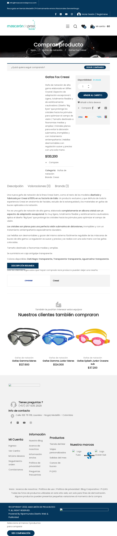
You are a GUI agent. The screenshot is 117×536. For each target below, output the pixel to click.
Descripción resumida (22, 265)
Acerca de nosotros (34, 447)
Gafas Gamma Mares (24, 360)
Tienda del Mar (57, 443)
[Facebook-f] (11, 422)
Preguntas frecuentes (35, 473)
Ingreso (12, 445)
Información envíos (35, 456)
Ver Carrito (14, 450)
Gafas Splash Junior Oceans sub (92, 362)
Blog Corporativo (90, 489)
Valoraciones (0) (39, 186)
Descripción (15, 186)
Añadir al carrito (92, 95)
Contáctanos (16, 469)
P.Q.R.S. (104, 489)
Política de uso (47, 489)
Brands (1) (62, 186)
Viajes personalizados (58, 451)
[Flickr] (17, 422)
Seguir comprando (95, 67)
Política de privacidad (34, 464)
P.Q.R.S (53, 471)
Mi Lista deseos (17, 455)
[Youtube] (24, 422)
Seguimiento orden (15, 463)
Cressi (56, 177)
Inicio (33, 50)
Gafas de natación (52, 50)
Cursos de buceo (55, 464)
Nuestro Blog (36, 440)
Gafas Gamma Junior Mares (58, 360)
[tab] (15, 187)
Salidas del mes (58, 457)
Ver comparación (20, 533)
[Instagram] (30, 422)
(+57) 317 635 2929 (30, 405)
